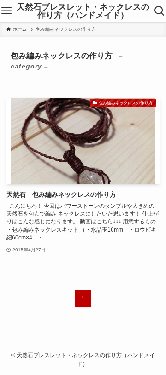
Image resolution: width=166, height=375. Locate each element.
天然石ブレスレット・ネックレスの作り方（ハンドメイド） (83, 11)
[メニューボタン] (6, 11)
